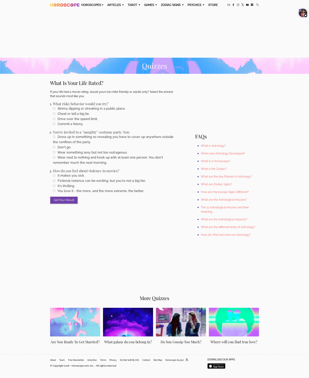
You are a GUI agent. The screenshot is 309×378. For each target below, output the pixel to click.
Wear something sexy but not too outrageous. (92, 152)
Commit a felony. (70, 124)
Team (62, 360)
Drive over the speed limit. (77, 119)
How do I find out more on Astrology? (226, 234)
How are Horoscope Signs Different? (225, 192)
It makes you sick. (71, 175)
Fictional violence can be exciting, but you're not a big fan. (101, 181)
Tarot (133, 5)
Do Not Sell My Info (129, 360)
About (53, 360)
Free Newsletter (76, 360)
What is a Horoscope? (215, 161)
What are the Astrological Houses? (224, 199)
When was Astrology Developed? (223, 153)
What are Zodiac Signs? (216, 184)
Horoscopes (91, 5)
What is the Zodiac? (214, 169)
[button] (187, 360)
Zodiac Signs (171, 5)
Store (213, 5)
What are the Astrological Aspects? (224, 219)
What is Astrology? (213, 145)
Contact (146, 360)
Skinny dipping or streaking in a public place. (91, 108)
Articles (114, 5)
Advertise (92, 360)
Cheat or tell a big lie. (73, 114)
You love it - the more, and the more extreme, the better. (100, 191)
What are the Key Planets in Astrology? (226, 176)
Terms (103, 360)
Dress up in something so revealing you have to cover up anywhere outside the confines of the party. (113, 139)
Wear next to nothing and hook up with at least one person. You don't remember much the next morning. (108, 159)
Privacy (113, 360)
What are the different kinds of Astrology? (228, 227)
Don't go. (64, 147)
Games (149, 5)
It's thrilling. (66, 186)
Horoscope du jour (174, 360)
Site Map (157, 360)
